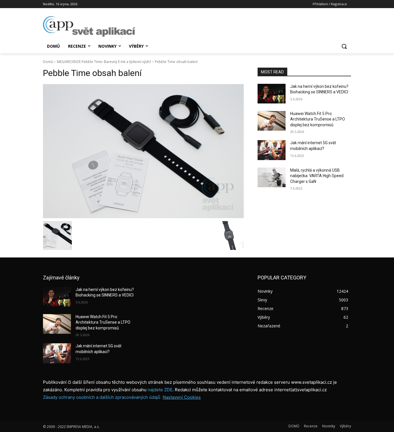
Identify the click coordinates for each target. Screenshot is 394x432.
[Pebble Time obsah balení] (143, 151)
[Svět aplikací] (89, 26)
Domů (48, 61)
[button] (344, 46)
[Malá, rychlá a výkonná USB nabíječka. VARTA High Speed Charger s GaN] (272, 177)
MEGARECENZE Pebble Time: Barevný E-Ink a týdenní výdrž (104, 61)
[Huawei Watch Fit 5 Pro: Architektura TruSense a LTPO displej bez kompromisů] (272, 121)
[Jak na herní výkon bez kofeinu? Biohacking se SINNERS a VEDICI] (272, 93)
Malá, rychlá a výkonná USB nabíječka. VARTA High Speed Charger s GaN (317, 176)
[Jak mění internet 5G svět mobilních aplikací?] (272, 150)
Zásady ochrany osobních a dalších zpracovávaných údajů (101, 397)
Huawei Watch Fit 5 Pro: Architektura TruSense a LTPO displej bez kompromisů (317, 119)
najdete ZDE (160, 389)
